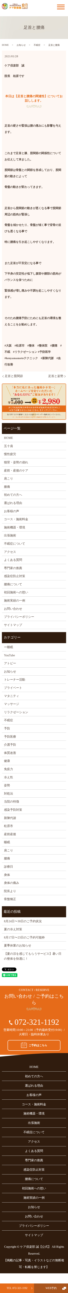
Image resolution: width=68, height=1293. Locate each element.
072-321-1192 (37, 1022)
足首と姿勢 (55, 376)
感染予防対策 (13, 809)
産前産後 (10, 834)
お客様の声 (11, 511)
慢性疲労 (10, 454)
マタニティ (11, 696)
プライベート (13, 687)
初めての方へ (13, 494)
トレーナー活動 (14, 679)
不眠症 (37, 45)
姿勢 (7, 785)
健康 (7, 760)
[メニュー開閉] (61, 7)
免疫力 (8, 769)
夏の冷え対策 (13, 929)
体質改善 (10, 752)
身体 (7, 874)
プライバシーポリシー (19, 616)
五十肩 (8, 446)
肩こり (8, 478)
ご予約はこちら (38, 1045)
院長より (10, 891)
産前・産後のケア (16, 470)
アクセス (10, 551)
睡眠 (7, 842)
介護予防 (10, 744)
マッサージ (11, 704)
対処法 (8, 793)
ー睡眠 (8, 647)
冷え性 (8, 777)
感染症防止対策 (14, 576)
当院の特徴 (11, 801)
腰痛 (7, 858)
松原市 (8, 826)
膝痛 (7, 486)
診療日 (8, 866)
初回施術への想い (16, 592)
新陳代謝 (10, 818)
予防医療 (10, 736)
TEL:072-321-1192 (17, 1288)
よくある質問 (13, 559)
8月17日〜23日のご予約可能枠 (24, 937)
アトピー (10, 663)
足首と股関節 (14, 376)
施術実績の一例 (14, 600)
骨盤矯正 (10, 899)
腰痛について (13, 584)
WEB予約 (51, 1288)
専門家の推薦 (13, 568)
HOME (5, 45)
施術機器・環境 (14, 527)
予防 (7, 728)
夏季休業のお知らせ (17, 945)
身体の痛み (11, 882)
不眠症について (14, 543)
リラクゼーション (16, 712)
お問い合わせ (13, 608)
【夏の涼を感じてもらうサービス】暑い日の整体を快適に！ (32, 956)
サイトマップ (13, 625)
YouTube (9, 655)
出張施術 (10, 535)
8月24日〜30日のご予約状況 (23, 921)
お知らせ (21, 45)
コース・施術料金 (16, 519)
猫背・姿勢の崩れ (16, 462)
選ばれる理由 (13, 503)
